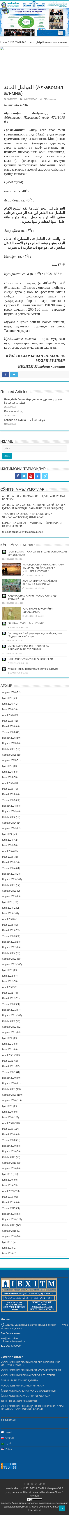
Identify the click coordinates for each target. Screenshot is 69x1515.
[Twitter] (24, 476)
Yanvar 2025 (8, 800)
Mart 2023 (7, 924)
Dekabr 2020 (9, 1077)
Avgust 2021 (9, 1032)
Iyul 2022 (7, 970)
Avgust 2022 (9, 964)
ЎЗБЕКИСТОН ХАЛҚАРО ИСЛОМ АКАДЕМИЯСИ (28, 1390)
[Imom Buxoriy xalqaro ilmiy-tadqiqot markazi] (34, 4)
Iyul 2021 (7, 1038)
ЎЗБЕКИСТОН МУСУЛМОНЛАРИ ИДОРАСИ (25, 1396)
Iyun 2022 (7, 975)
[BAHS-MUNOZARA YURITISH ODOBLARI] (4, 659)
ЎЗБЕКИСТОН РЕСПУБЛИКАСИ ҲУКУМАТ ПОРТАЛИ (31, 1370)
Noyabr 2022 (9, 947)
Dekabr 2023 (9, 873)
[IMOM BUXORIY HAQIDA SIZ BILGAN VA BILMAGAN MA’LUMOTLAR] (4, 552)
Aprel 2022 (8, 987)
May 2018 (7, 1253)
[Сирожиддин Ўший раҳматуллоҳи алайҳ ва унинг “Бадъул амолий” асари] (4, 633)
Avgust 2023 (9, 896)
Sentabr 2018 (9, 1230)
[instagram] (37, 476)
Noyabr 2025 (9, 743)
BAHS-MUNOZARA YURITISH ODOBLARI (31, 659)
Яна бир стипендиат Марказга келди (22, 532)
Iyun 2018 (7, 1247)
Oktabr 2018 (8, 1225)
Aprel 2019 (8, 1191)
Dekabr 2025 (9, 737)
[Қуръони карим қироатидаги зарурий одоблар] (4, 669)
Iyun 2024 (7, 839)
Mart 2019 (7, 1196)
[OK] (51, 476)
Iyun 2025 (7, 771)
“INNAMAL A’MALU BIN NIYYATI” (26, 623)
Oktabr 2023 (8, 885)
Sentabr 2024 (9, 822)
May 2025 (7, 777)
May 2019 (7, 1185)
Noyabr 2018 (9, 1219)
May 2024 (7, 845)
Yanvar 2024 (8, 868)
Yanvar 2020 (8, 1140)
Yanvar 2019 (8, 1208)
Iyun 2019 (7, 1179)
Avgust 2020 (9, 1100)
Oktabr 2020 (8, 1089)
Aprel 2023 (8, 919)
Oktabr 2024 (8, 817)
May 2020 (7, 1117)
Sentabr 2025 (9, 754)
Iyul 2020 (7, 1106)
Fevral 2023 (8, 930)
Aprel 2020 (8, 1123)
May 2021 (7, 1049)
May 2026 (7, 709)
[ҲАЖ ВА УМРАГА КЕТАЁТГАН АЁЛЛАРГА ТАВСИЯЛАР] (11, 585)
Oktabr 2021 (8, 1021)
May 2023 (7, 913)
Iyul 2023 (7, 902)
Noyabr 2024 (9, 811)
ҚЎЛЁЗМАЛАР (18, 42)
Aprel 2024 (8, 851)
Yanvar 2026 (8, 732)
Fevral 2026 (8, 726)
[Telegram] (45, 476)
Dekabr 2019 (9, 1145)
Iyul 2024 (7, 834)
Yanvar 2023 (8, 936)
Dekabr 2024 (9, 805)
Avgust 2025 (9, 760)
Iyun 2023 (7, 907)
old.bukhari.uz (8, 1419)
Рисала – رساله (13, 411)
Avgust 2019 (9, 1168)
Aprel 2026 (8, 715)
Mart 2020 (7, 1128)
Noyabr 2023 (9, 879)
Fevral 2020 (8, 1134)
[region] (34, 22)
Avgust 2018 (9, 1236)
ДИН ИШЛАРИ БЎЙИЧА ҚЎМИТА (19, 1380)
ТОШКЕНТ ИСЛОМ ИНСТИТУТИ (19, 1401)
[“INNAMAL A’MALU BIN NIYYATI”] (4, 624)
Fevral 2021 (8, 1066)
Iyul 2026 (7, 698)
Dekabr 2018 (9, 1213)
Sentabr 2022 (9, 958)
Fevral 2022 (8, 998)
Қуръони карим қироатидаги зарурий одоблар (33, 668)
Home (3, 42)
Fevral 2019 (8, 1202)
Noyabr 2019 (9, 1151)
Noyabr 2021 (9, 1015)
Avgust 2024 (9, 828)
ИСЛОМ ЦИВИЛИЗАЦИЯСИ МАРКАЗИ (22, 1385)
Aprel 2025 (8, 783)
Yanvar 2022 (8, 1004)
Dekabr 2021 (9, 1009)
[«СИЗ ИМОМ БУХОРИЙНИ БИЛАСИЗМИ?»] (11, 613)
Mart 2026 (7, 720)
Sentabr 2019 (9, 1162)
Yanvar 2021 (8, 1072)
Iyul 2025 (7, 766)
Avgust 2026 (9, 692)
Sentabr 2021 (9, 1026)
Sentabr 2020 (9, 1094)
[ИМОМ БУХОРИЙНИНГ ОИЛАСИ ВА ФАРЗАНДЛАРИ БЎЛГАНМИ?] (4, 646)
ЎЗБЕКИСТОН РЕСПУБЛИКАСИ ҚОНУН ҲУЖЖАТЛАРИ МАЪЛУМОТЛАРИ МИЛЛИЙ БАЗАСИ (32, 1407)
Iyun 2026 (7, 703)
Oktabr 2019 (8, 1157)
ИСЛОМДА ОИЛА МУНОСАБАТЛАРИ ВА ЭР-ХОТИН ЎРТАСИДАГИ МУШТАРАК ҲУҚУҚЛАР (43, 568)
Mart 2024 (7, 856)
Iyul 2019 (7, 1174)
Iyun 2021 (7, 1043)
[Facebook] (18, 476)
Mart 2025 (7, 788)
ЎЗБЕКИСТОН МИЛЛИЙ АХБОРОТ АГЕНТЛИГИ (28, 1375)
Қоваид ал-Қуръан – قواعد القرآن (24, 419)
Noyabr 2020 (9, 1083)
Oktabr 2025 (8, 749)
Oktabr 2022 (8, 953)
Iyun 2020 (7, 1111)
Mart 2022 (7, 992)
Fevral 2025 (8, 794)
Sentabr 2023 (9, 890)
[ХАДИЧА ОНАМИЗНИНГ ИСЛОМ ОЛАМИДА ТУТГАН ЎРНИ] (4, 596)
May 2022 (7, 981)
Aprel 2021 (8, 1055)
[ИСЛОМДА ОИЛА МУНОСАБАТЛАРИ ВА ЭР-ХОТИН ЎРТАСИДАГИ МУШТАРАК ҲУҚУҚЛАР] (11, 569)
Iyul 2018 (7, 1242)
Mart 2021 (7, 1060)
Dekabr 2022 (9, 941)
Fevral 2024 (8, 862)
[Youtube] (31, 476)
